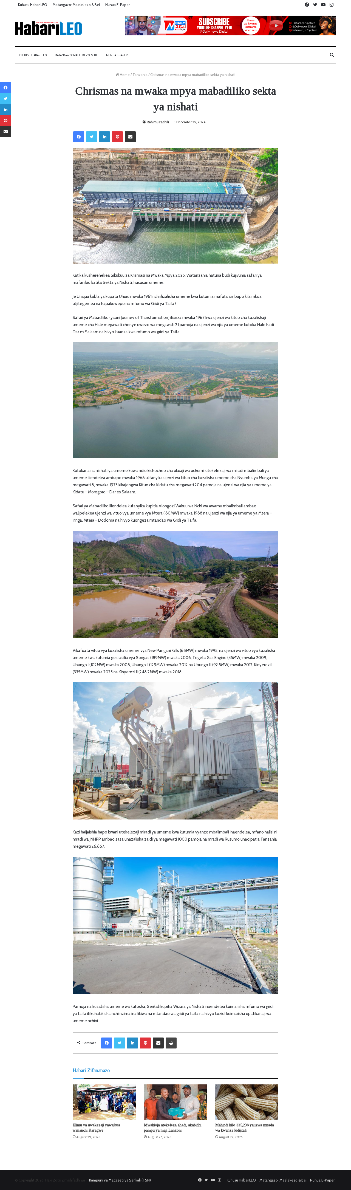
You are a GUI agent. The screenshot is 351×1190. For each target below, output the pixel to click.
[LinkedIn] (104, 136)
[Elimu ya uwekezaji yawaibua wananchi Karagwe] (104, 1102)
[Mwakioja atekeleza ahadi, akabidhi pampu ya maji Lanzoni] (175, 1102)
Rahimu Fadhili (158, 122)
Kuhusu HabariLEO (32, 4)
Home (124, 74)
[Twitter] (91, 136)
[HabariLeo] (48, 28)
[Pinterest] (117, 136)
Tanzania (140, 74)
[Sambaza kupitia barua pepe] (130, 136)
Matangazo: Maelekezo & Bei (76, 4)
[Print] (171, 1043)
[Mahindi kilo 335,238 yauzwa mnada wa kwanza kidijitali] (246, 1102)
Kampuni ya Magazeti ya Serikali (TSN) (120, 1180)
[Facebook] (78, 136)
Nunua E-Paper (117, 4)
